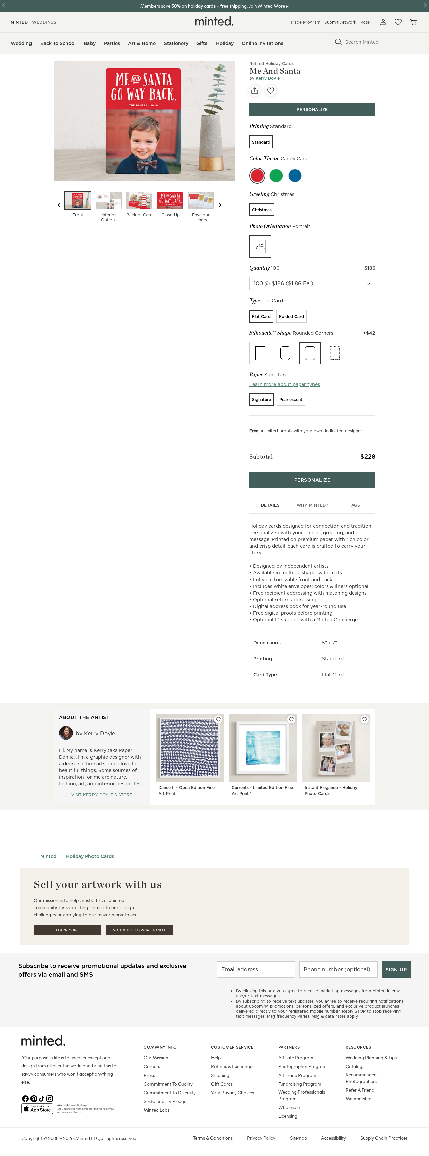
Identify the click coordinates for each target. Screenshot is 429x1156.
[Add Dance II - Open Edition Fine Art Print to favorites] (218, 719)
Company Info (160, 1047)
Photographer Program (302, 1066)
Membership (358, 1098)
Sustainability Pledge (165, 1101)
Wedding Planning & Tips (371, 1057)
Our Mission (156, 1057)
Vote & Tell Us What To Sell (139, 930)
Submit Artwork (340, 22)
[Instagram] (50, 1098)
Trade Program (305, 22)
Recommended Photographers (361, 1077)
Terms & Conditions (213, 1138)
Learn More (67, 930)
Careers (152, 1066)
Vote (365, 22)
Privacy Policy (261, 1138)
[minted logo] (214, 21)
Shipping (220, 1075)
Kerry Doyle (268, 78)
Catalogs (355, 1066)
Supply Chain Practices (384, 1138)
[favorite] (270, 90)
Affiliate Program (295, 1057)
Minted (48, 856)
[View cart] (413, 22)
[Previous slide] (59, 205)
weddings (44, 22)
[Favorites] (398, 22)
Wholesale (289, 1107)
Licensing (287, 1116)
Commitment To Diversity (170, 1092)
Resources (358, 1047)
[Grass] (276, 176)
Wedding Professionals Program (301, 1095)
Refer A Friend (360, 1090)
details (270, 505)
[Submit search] (338, 42)
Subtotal (261, 456)
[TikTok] (42, 1098)
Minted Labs (156, 1110)
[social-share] (254, 90)
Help (216, 1057)
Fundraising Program (299, 1084)
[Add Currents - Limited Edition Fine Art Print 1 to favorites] (291, 719)
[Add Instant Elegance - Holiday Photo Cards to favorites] (365, 719)
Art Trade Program (297, 1075)
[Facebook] (25, 1098)
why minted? (312, 505)
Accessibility (333, 1138)
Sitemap (298, 1138)
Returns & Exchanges (232, 1066)
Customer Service (232, 1047)
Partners (289, 1047)
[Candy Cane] (257, 176)
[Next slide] (219, 205)
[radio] (261, 142)
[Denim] (295, 176)
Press (149, 1075)
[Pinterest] (33, 1098)
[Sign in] (383, 22)
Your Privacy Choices (232, 1092)
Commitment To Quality (168, 1084)
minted (19, 22)
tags (354, 505)
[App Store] (37, 1111)
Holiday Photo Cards (90, 856)
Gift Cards (222, 1084)
